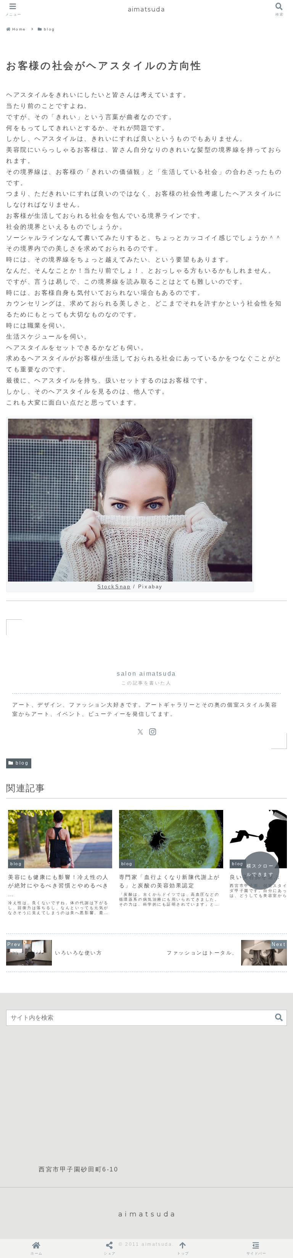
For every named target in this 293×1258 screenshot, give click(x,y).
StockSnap (113, 587)
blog (22, 763)
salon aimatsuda (146, 673)
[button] (279, 1017)
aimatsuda (146, 9)
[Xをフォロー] (140, 732)
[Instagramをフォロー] (153, 732)
